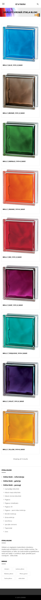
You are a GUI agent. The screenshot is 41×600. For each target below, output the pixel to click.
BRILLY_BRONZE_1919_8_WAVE (14, 113)
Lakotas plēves (20, 569)
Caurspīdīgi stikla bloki (12, 489)
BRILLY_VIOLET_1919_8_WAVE (13, 401)
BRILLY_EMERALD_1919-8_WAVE (14, 161)
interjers (6, 569)
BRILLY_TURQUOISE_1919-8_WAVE (15, 353)
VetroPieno (8, 521)
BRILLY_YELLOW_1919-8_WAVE (14, 449)
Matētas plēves (8, 573)
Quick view (20, 41)
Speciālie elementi (11, 524)
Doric (6, 532)
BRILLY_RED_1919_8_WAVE (12, 257)
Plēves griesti (23, 573)
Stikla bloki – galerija (12, 481)
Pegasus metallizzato (11, 503)
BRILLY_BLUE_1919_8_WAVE (12, 65)
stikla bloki (22, 578)
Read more (20, 46)
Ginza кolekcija (9, 517)
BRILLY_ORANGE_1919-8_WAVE (14, 209)
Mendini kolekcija (10, 514)
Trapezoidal (8, 528)
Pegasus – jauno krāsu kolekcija (15, 510)
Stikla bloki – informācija (13, 477)
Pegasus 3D (9, 507)
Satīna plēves (8, 578)
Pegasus (7, 500)
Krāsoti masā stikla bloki (12, 492)
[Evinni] (20, 4)
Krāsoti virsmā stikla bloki (13, 496)
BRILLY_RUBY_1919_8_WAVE (13, 305)
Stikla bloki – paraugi (12, 485)
